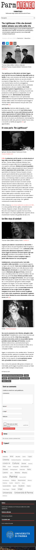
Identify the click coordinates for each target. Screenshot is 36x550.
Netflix (4, 378)
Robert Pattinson (14, 378)
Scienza (5, 483)
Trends (13, 489)
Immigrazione (13, 469)
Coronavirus (26, 460)
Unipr (20, 489)
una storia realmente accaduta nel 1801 (22, 205)
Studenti (21, 486)
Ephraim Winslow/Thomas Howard (12, 375)
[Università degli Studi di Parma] (18, 534)
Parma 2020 (23, 477)
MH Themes (19, 547)
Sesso (23, 483)
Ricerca (29, 480)
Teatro (28, 486)
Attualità (18, 456)
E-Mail (4, 411)
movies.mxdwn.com (7, 154)
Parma (13, 476)
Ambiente (5, 456)
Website (5, 416)
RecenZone (27, 38)
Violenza (5, 495)
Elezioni (30, 463)
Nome (4, 406)
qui (9, 104)
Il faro (26, 375)
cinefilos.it (4, 69)
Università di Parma (23, 492)
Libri (11, 472)
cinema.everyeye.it (11, 329)
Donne (24, 463)
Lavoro (5, 472)
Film (4, 466)
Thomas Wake (25, 378)
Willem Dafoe (6, 381)
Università (7, 492)
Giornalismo (24, 466)
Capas (30, 456)
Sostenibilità (6, 486)
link (23, 122)
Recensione (21, 480)
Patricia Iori (20, 38)
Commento (6, 393)
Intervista (22, 469)
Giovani (5, 469)
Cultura (15, 463)
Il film (3, 158)
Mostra (17, 473)
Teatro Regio (6, 489)
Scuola (11, 483)
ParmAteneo (6, 480)
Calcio (24, 456)
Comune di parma (16, 460)
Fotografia (15, 466)
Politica (13, 480)
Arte (11, 456)
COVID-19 (6, 463)
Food (9, 466)
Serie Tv (17, 483)
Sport (14, 486)
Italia (29, 469)
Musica (24, 473)
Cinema (6, 459)
